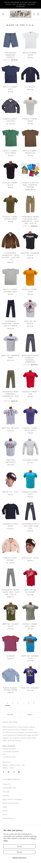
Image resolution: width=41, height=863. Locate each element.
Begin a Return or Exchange (12, 799)
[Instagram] (14, 771)
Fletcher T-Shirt (30, 460)
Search (5, 814)
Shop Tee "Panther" (30, 688)
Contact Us (6, 784)
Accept (19, 846)
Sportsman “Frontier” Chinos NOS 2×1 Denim (10, 324)
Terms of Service (8, 818)
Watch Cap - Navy (10, 492)
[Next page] (33, 703)
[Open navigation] (3, 14)
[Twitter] (8, 771)
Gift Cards (6, 792)
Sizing (5, 807)
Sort (29, 714)
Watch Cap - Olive (30, 558)
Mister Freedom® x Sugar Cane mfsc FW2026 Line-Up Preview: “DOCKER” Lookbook (20, 4)
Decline (19, 852)
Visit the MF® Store (9, 788)
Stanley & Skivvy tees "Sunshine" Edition (30, 185)
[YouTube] (19, 771)
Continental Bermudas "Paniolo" (11, 55)
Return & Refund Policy (11, 803)
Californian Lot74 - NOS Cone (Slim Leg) (30, 526)
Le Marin (10, 656)
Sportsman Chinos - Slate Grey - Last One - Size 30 (11, 592)
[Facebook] (3, 771)
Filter (10, 714)
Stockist (5, 811)
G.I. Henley (30, 87)
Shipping (6, 795)
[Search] (34, 14)
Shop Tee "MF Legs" (11, 428)
